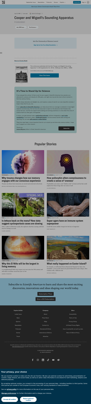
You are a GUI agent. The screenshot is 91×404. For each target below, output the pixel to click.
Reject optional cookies (28, 399)
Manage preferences (9, 393)
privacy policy (11, 389)
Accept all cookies (9, 399)
